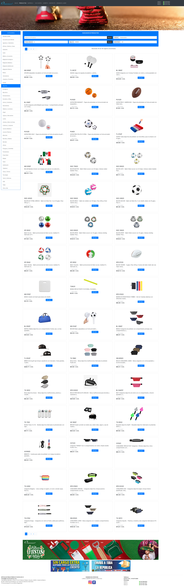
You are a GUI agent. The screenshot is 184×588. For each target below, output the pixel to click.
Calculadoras (6, 76)
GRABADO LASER (61, 3)
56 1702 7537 (167, 3)
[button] (33, 550)
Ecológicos (5, 89)
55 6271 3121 (127, 578)
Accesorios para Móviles (8, 39)
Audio (4, 52)
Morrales (5, 142)
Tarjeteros (5, 168)
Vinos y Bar (5, 188)
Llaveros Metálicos (7, 128)
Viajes (4, 184)
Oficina (4, 145)
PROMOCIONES (6, 36)
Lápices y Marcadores (8, 115)
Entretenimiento (6, 95)
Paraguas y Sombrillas (8, 148)
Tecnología (5, 175)
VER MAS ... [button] (49, 76)
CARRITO (45, 3)
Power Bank (5, 155)
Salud (4, 161)
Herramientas (6, 105)
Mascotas (5, 135)
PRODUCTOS (22, 3)
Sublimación (5, 165)
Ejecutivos (5, 92)
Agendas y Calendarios (8, 43)
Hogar (4, 112)
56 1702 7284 (167, 4)
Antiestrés (5, 49)
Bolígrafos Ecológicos (8, 59)
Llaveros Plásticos (7, 132)
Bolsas (4, 72)
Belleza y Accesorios (7, 56)
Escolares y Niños (7, 99)
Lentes (4, 118)
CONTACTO (52, 3)
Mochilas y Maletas (7, 138)
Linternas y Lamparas (8, 125)
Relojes (4, 158)
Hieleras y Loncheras (8, 109)
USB (4, 181)
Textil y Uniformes (7, 178)
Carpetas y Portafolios (8, 79)
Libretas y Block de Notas (9, 122)
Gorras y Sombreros (7, 102)
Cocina (4, 82)
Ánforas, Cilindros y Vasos (9, 46)
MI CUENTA (38, 3)
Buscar (110, 37)
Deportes (5, 85)
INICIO (16, 3)
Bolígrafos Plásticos (7, 69)
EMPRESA (30, 3)
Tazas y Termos (6, 171)
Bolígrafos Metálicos (7, 62)
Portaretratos (6, 151)
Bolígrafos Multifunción (8, 66)
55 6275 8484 (134, 578)
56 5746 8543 (167, 1)
